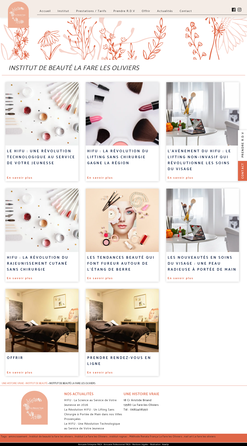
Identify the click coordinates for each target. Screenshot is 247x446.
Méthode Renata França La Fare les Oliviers (155, 437)
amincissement (18, 437)
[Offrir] (41, 320)
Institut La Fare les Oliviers (91, 437)
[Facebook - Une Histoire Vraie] (233, 10)
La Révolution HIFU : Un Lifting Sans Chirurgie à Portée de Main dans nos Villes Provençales (93, 414)
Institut (63, 11)
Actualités (165, 11)
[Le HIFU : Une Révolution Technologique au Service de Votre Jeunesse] (41, 114)
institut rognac (118, 437)
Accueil (45, 11)
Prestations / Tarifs (91, 11)
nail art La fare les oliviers (200, 437)
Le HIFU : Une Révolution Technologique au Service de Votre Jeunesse (92, 426)
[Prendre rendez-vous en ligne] (122, 320)
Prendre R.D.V (124, 11)
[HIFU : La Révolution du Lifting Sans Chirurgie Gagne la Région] (122, 114)
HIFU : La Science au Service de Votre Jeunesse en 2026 (90, 402)
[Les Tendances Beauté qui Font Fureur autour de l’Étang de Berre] (122, 220)
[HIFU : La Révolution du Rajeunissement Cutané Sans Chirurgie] (41, 220)
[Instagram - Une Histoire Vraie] (239, 10)
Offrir (146, 11)
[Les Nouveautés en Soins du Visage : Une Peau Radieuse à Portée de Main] (202, 220)
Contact (186, 11)
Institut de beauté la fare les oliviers (51, 437)
